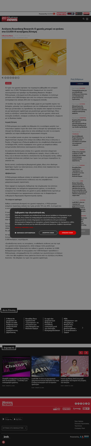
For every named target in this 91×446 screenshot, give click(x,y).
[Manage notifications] (3, 442)
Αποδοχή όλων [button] (67, 233)
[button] (45, 227)
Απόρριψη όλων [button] (48, 233)
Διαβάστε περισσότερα (64, 224)
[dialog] (45, 223)
